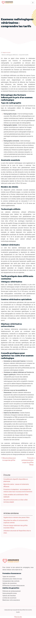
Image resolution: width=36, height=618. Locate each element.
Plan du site (18, 617)
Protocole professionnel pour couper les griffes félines (27, 461)
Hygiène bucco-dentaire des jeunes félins (16, 517)
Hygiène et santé (6, 52)
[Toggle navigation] (33, 2)
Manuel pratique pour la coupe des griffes (9, 459)
